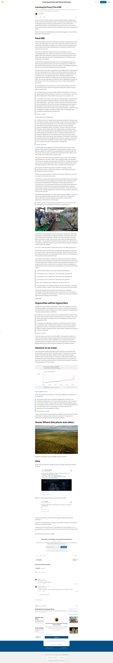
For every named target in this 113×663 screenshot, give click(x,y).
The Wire (43, 114)
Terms (60, 654)
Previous (39, 559)
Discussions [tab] (44, 605)
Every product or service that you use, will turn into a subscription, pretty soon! (51, 610)
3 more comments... (39, 599)
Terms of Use (62, 640)
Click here (63, 456)
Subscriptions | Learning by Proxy (44, 609)
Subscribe (103, 2)
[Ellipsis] (77, 579)
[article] (56, 611)
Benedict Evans (43, 391)
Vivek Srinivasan (41, 13)
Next (74, 559)
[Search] (96, 2)
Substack (50, 660)
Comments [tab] (38, 568)
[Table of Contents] (1, 331)
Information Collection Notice (56, 641)
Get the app (62, 657)
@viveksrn (49, 524)
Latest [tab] (39, 605)
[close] (68, 618)
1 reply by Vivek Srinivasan (44, 594)
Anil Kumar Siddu (41, 586)
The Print (43, 333)
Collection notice (65, 654)
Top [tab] (36, 605)
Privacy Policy (65, 641)
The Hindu (43, 144)
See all (37, 637)
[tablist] (40, 568)
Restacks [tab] (43, 568)
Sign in (109, 2)
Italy (47, 403)
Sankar (39, 579)
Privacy (56, 654)
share (52, 529)
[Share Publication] (98, 2)
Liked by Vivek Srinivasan (43, 580)
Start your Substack (53, 657)
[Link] (33, 38)
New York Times (45, 411)
